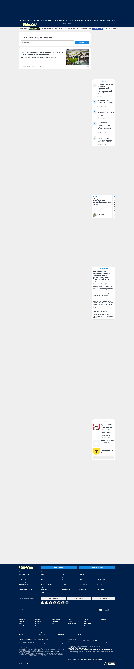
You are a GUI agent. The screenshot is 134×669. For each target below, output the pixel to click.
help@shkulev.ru (29, 652)
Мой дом (63, 584)
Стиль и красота (101, 579)
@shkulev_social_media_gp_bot (83, 641)
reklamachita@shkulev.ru (95, 640)
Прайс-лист (22, 577)
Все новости (22, 20)
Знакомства (48, 20)
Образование (65, 592)
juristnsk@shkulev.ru (54, 651)
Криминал (64, 577)
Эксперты (102, 20)
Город (42, 582)
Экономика (100, 587)
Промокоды (40, 20)
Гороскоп (77, 20)
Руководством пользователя (74, 647)
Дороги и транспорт (46, 584)
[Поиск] (107, 24)
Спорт (98, 577)
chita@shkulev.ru (36, 650)
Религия (81, 592)
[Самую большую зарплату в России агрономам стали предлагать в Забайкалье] (77, 57)
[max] (58, 602)
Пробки (114, 20)
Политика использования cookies (75, 654)
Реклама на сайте (24, 574)
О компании (22, 579)
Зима (62, 574)
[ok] (50, 602)
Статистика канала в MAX (26, 592)
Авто (42, 574)
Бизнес (43, 577)
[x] (63, 602)
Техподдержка (23, 587)
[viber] (54, 602)
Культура (63, 579)
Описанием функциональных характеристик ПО (78, 648)
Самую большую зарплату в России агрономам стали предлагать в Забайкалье (42, 53)
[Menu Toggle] (20, 24)
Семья (98, 574)
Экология (99, 584)
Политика (82, 582)
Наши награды (23, 582)
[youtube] (67, 602)
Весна (43, 579)
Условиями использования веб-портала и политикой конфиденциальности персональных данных (90, 649)
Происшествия (83, 584)
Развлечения (82, 589)
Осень (81, 579)
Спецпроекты (100, 589)
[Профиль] (114, 24)
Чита (22, 34)
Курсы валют (85, 20)
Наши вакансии (23, 584)
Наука (63, 587)
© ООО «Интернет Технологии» (26, 663)
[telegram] (42, 602)
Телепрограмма (63, 20)
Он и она (81, 577)
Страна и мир (100, 582)
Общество (82, 574)
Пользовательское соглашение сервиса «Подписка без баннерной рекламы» (85, 659)
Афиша (71, 20)
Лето (62, 582)
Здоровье (44, 592)
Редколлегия (94, 20)
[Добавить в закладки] (88, 67)
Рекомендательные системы (74, 657)
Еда (42, 587)
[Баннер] (34, 28)
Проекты (108, 20)
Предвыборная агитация (25, 589)
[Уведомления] (110, 24)
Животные (44, 589)
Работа (81, 587)
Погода (56, 20)
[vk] (46, 602)
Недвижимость (31, 20)
